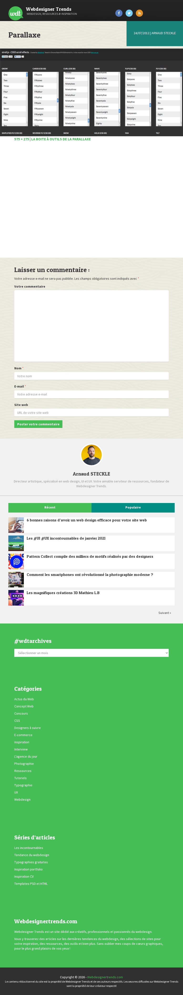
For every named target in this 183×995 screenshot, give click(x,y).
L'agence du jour (25, 756)
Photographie (24, 764)
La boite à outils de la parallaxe (61, 139)
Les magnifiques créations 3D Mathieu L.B (63, 592)
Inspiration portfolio (28, 869)
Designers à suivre (27, 728)
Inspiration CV (24, 876)
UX (16, 792)
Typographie (23, 785)
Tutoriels (20, 778)
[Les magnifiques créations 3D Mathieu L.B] (16, 598)
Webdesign (22, 800)
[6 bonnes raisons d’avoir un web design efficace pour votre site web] (16, 525)
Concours (21, 713)
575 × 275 (21, 139)
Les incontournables (28, 848)
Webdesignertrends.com (105, 977)
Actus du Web (24, 699)
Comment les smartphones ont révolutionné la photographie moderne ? (90, 574)
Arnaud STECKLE (164, 33)
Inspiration (21, 742)
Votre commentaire (29, 286)
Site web (21, 405)
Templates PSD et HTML (31, 883)
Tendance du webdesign (31, 855)
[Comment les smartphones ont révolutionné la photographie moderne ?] (16, 579)
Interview (21, 749)
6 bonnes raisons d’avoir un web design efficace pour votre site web (87, 520)
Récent (50, 507)
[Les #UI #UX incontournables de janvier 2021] (16, 543)
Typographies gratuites (31, 862)
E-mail (19, 386)
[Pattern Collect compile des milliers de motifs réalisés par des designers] (16, 561)
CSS (17, 721)
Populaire (133, 507)
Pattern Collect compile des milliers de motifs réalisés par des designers (90, 556)
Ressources (22, 771)
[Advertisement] (91, 202)
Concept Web (24, 706)
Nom (17, 368)
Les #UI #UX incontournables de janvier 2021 (66, 538)
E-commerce (23, 735)
